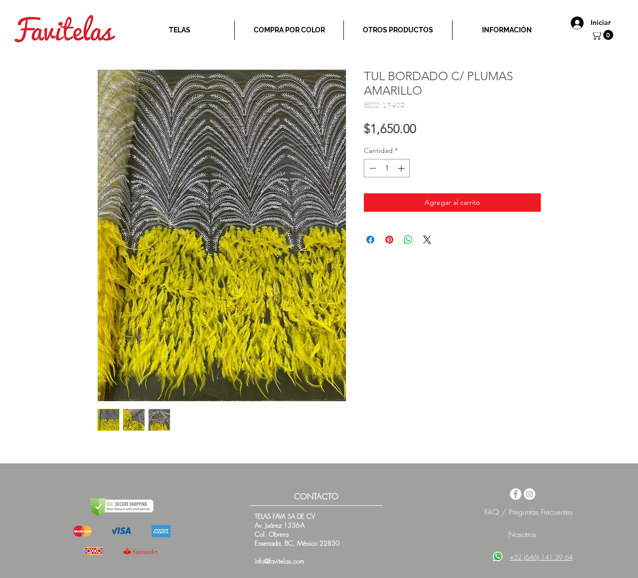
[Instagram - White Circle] (529, 494)
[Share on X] (427, 240)
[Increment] (402, 168)
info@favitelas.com (279, 561)
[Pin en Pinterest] (389, 240)
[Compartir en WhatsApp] (408, 240)
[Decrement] (371, 168)
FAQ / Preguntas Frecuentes (528, 512)
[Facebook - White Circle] (515, 494)
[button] (603, 35)
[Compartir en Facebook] (370, 240)
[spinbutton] (387, 168)
